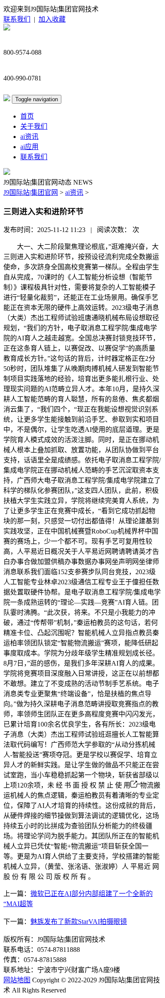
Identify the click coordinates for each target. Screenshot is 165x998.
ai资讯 (29, 136)
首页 (27, 116)
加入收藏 (52, 19)
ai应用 (29, 146)
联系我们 (16, 19)
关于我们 (33, 126)
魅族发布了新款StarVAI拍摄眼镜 (78, 921)
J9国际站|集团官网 (30, 192)
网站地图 (16, 980)
